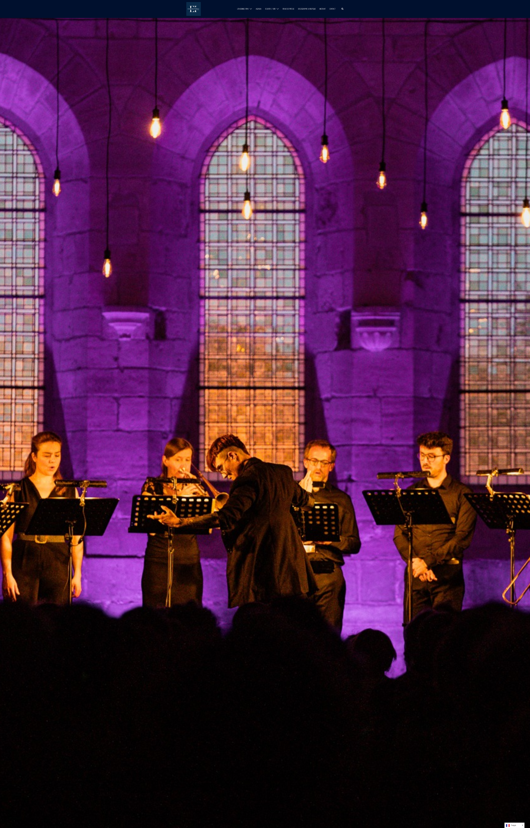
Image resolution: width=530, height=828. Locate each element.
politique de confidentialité (246, 444)
